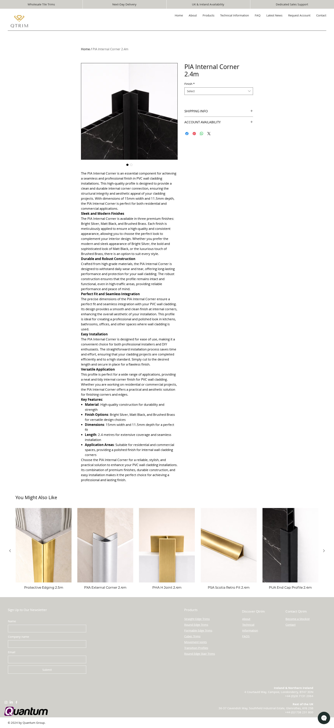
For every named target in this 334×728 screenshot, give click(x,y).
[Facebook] (16, 702)
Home (85, 49)
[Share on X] (209, 133)
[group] (167, 551)
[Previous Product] (10, 550)
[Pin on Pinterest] (194, 133)
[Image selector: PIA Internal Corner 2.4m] (127, 165)
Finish (189, 84)
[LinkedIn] (11, 702)
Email (11, 652)
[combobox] (218, 91)
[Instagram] (6, 702)
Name (12, 621)
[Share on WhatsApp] (201, 133)
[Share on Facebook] (187, 133)
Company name (18, 636)
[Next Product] (324, 550)
